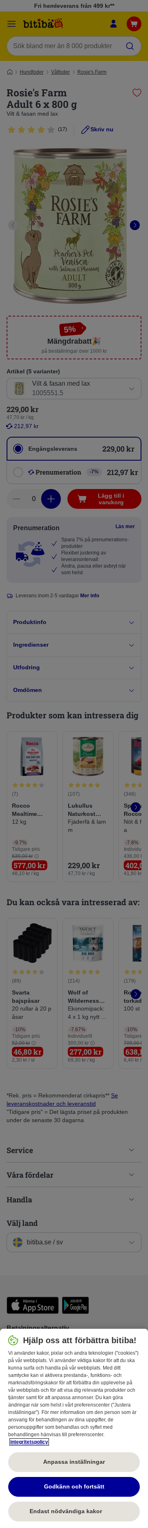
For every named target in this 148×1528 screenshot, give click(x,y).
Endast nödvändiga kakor (74, 1511)
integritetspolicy (29, 1442)
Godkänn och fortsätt (74, 1486)
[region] (74, 1428)
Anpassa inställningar (74, 1461)
